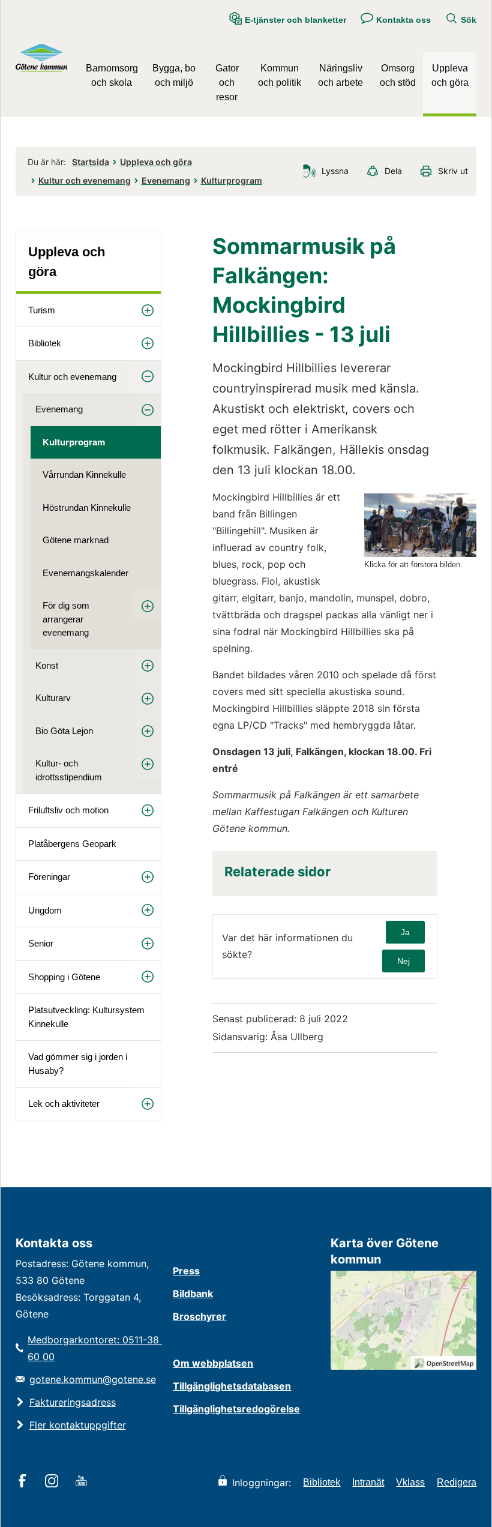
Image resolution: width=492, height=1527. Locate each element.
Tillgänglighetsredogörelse (236, 1409)
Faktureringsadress (72, 1402)
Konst (46, 665)
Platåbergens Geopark (72, 844)
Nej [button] (403, 961)
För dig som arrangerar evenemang (66, 618)
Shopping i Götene (64, 977)
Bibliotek (44, 343)
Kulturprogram (231, 180)
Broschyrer (199, 1316)
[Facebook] (24, 1482)
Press (186, 1271)
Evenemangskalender (85, 573)
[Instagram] (53, 1482)
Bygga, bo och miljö (174, 75)
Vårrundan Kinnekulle (84, 474)
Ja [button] (405, 932)
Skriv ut (453, 171)
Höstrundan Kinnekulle (87, 507)
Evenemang (166, 180)
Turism (41, 310)
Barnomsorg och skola (112, 75)
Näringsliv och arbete (340, 75)
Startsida (90, 162)
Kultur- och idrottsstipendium (68, 770)
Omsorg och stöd (398, 75)
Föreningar (49, 877)
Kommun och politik (279, 75)
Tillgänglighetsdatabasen (232, 1386)
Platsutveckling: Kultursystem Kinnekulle (86, 1017)
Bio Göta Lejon (64, 731)
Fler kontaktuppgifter (77, 1425)
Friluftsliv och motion (68, 810)
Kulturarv (53, 698)
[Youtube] (83, 1482)
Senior (40, 943)
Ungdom (45, 910)
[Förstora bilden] (420, 554)
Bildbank (193, 1294)
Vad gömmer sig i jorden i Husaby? (77, 1064)
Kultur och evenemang (84, 180)
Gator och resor (227, 82)
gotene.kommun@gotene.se (92, 1379)
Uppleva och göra (450, 75)
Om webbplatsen (213, 1363)
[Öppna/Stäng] (147, 310)
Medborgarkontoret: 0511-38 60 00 (94, 1348)
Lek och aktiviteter (64, 1103)
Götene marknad (76, 540)
